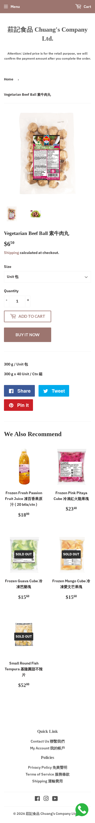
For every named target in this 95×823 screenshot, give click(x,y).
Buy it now (28, 334)
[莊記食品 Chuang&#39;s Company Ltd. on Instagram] (46, 799)
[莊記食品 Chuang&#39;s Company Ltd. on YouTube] (55, 799)
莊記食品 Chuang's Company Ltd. (48, 34)
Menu (15, 6)
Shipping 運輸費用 (47, 781)
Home (8, 79)
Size (7, 266)
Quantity (11, 290)
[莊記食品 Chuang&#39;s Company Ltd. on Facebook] (37, 799)
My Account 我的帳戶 (47, 748)
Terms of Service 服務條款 (48, 774)
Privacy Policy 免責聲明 (47, 767)
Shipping (11, 252)
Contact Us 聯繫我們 (48, 741)
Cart (87, 6)
